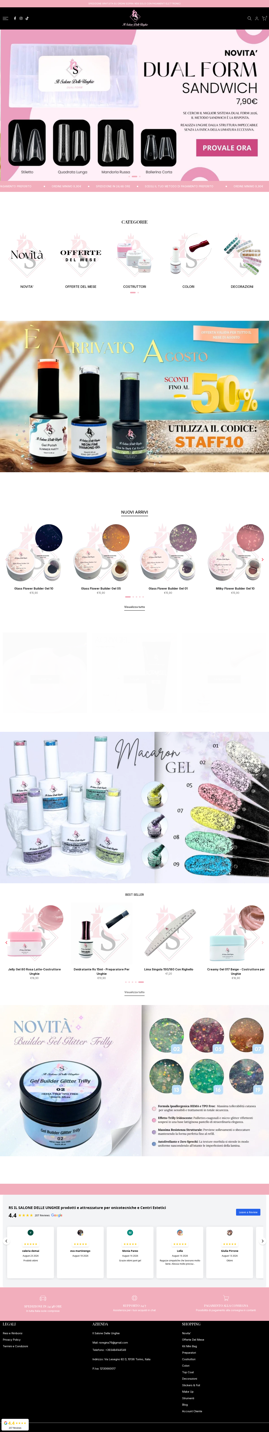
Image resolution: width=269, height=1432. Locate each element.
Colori (185, 1365)
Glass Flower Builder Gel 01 (168, 588)
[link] (27, 255)
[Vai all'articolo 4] (140, 597)
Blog (185, 1404)
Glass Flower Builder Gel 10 (33, 588)
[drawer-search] (250, 18)
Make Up (188, 1391)
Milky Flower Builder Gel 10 (235, 588)
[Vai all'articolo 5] (143, 597)
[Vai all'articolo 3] (138, 176)
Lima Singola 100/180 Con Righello (168, 969)
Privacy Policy (11, 1339)
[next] (262, 559)
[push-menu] (5, 18)
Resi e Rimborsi (12, 1333)
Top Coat (188, 1372)
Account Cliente (192, 1411)
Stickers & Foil (191, 1385)
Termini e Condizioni (15, 1346)
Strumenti (188, 1398)
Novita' (186, 1333)
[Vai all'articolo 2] (132, 176)
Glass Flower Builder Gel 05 (101, 588)
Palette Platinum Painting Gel (34, 969)
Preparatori (189, 1352)
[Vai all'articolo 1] (129, 176)
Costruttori (188, 1359)
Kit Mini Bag (189, 1346)
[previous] (6, 559)
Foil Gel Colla (235, 969)
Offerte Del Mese (193, 1339)
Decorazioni (189, 1378)
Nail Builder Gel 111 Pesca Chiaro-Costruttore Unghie (101, 971)
